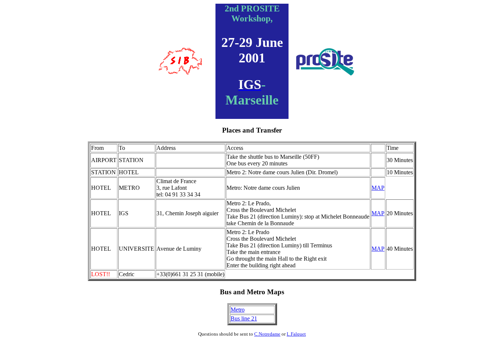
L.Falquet (296, 334)
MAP (378, 188)
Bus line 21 (244, 318)
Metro (238, 309)
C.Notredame (267, 334)
